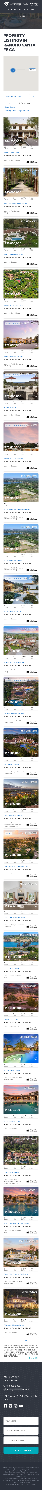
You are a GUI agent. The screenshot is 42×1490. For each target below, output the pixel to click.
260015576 (32, 833)
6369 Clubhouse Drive (14, 1325)
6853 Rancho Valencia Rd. (15, 203)
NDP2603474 (31, 1241)
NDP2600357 (31, 272)
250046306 (32, 476)
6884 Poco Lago (11, 1019)
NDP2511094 (31, 170)
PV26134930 (31, 935)
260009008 (32, 731)
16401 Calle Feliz (11, 152)
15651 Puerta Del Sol (13, 305)
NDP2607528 (31, 374)
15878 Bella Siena (12, 1070)
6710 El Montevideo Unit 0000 (17, 509)
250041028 (32, 782)
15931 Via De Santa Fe (14, 662)
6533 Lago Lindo (11, 968)
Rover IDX (33, 1358)
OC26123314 (31, 986)
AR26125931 (31, 1190)
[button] (13, 70)
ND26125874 (31, 629)
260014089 (32, 425)
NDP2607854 (31, 680)
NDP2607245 (31, 323)
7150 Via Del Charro (13, 1121)
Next (27, 1340)
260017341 (32, 1088)
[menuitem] (11, 107)
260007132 (32, 578)
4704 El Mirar (10, 407)
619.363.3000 (13, 1386)
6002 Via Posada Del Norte (16, 1274)
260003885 (32, 1139)
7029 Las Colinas (11, 764)
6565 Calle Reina (11, 1172)
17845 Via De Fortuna (13, 356)
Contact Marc (21, 1450)
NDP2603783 (31, 1037)
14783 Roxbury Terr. (13, 611)
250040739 (32, 221)
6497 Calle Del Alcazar (14, 713)
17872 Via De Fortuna (13, 254)
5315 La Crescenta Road (14, 917)
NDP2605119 (31, 884)
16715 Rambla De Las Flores (16, 1223)
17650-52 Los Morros (13, 458)
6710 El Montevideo (13, 560)
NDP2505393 (31, 119)
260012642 (32, 1292)
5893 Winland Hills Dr (13, 815)
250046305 (32, 527)
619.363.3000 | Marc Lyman (22, 9)
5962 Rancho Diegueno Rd (16, 866)
